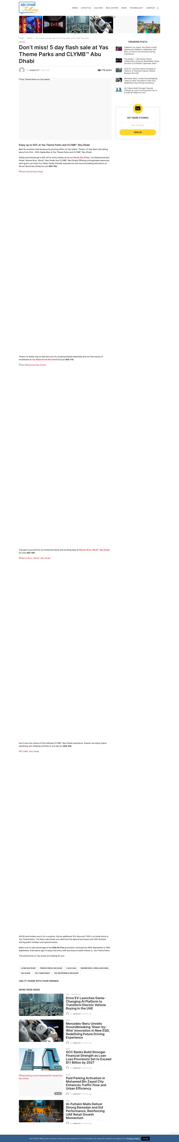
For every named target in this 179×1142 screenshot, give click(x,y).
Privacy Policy (133, 1138)
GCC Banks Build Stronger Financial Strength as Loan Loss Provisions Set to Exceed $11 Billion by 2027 (88, 1057)
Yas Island (25, 973)
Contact (150, 8)
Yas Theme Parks (42, 973)
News (75, 8)
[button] (157, 7)
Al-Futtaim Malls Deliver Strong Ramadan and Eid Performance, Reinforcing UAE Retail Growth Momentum (85, 1111)
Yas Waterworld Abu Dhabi (45, 359)
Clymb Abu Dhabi (28, 968)
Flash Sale (71, 968)
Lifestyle (86, 8)
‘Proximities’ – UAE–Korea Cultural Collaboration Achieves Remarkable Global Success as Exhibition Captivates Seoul (141, 61)
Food (124, 8)
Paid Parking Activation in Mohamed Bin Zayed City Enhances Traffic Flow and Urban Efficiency (86, 1083)
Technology (136, 8)
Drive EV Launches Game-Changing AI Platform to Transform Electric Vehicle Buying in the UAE (86, 1003)
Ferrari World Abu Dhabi (78, 157)
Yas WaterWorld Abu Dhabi (66, 973)
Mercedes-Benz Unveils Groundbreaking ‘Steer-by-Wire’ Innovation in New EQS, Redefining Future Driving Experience (88, 1030)
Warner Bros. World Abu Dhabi (94, 968)
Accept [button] (145, 1139)
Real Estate (112, 8)
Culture (98, 8)
